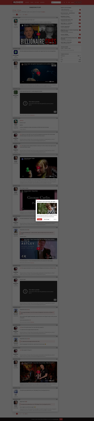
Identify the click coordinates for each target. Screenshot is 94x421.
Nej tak (55, 219)
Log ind (39, 219)
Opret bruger (46, 219)
